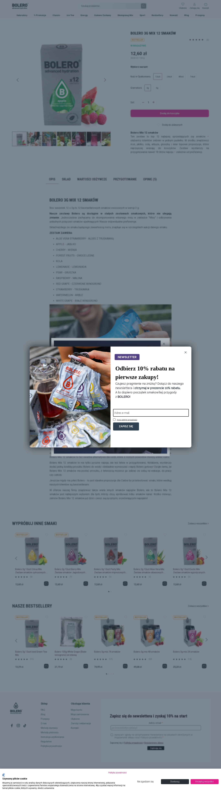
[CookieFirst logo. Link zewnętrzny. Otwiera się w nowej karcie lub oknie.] (3, 775)
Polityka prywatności (117, 773)
